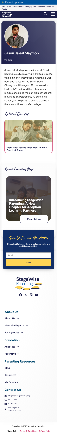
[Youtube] (36, 294)
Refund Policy (45, 431)
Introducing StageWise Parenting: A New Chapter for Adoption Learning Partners (26, 205)
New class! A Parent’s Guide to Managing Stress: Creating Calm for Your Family (28, 7)
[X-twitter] (25, 294)
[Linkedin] (31, 294)
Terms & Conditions (28, 431)
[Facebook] (20, 294)
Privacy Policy (12, 431)
